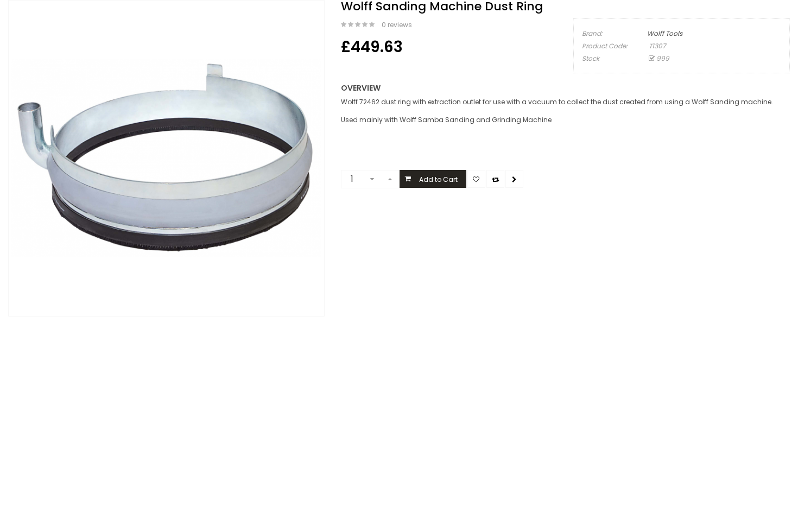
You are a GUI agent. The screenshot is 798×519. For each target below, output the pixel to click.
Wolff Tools (664, 33)
